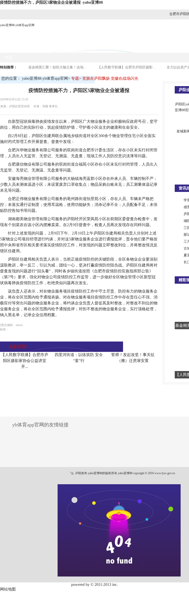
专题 (8, 57)
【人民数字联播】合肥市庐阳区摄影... (126, 67)
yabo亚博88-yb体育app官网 (17, 25)
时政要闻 (56, 48)
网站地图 (8, 589)
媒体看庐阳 (83, 48)
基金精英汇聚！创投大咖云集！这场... (57, 67)
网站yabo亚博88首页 (22, 48)
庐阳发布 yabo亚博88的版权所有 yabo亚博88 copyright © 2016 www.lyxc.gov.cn (125, 473)
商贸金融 (109, 48)
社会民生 (159, 48)
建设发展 (134, 48)
